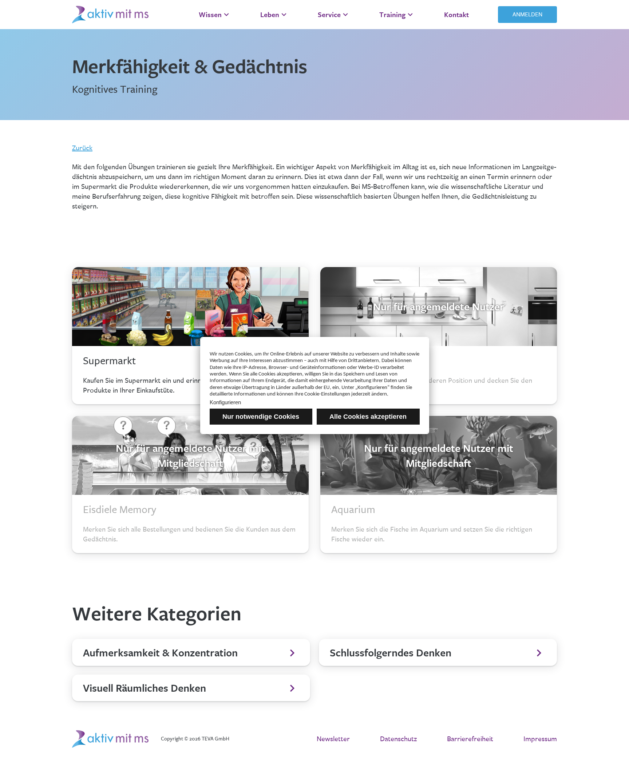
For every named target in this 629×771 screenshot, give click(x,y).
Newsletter (333, 739)
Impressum (540, 739)
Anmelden (527, 14)
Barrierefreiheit (470, 739)
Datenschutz (398, 739)
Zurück (82, 148)
